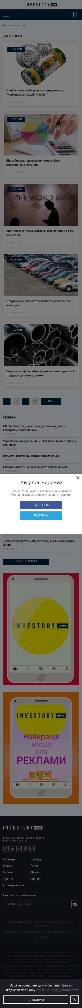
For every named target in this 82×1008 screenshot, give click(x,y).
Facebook (41, 505)
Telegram (41, 515)
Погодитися (35, 1000)
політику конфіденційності (57, 990)
